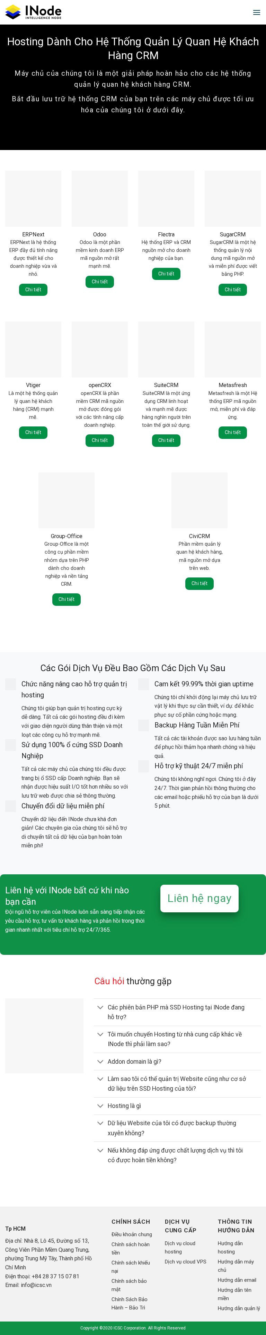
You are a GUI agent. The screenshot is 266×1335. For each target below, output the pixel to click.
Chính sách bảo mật (129, 1285)
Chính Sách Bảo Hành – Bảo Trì (130, 1303)
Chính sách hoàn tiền (131, 1248)
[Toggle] (100, 1007)
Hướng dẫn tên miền (234, 1294)
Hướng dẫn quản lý (239, 1308)
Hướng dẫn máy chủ (236, 1266)
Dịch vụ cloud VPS (185, 1262)
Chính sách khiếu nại (131, 1267)
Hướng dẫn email (237, 1280)
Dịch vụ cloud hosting (180, 1247)
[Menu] (256, 12)
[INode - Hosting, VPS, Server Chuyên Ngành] (36, 12)
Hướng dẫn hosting (230, 1247)
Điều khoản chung (132, 1234)
